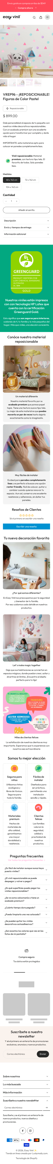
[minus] (6, 201)
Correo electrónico (16, 1054)
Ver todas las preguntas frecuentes (25, 860)
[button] (26, 210)
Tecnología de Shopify (26, 1158)
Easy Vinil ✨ (30, 1150)
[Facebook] (22, 1130)
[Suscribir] (46, 1108)
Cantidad (9, 195)
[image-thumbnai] (3, 82)
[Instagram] (30, 1130)
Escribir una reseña (26, 526)
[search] (34, 17)
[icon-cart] (40, 17)
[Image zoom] (26, 51)
